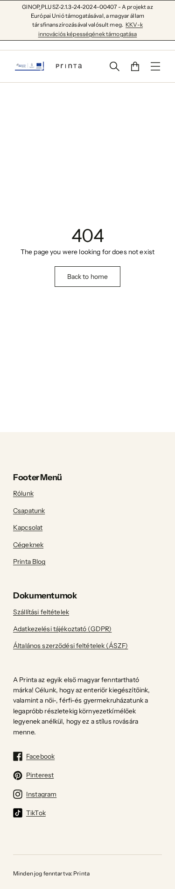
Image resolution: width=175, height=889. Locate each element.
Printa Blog (29, 561)
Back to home (87, 276)
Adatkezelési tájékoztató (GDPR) (62, 629)
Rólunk (23, 493)
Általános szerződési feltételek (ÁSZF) (70, 645)
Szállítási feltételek (41, 612)
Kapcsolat (27, 527)
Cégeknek (28, 545)
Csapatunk (29, 510)
